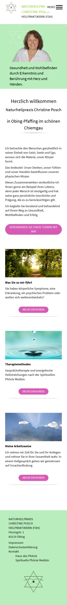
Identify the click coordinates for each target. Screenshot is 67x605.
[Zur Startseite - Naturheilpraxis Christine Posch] (11, 7)
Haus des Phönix (26, 556)
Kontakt (14, 551)
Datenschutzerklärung (23, 547)
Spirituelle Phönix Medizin (32, 560)
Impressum (16, 543)
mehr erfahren (33, 309)
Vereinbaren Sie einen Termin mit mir (33, 229)
